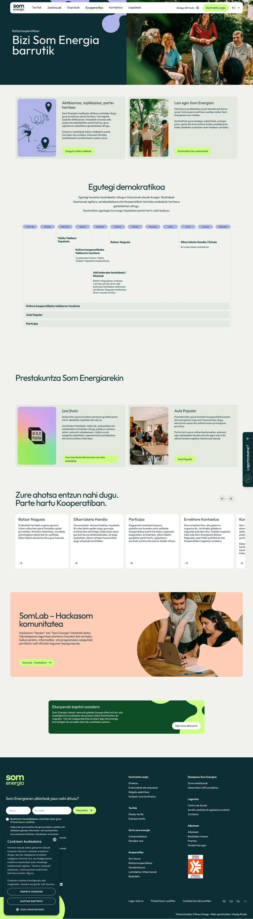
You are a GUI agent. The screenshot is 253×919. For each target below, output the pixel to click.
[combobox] (54, 839)
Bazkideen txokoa (198, 836)
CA (231, 901)
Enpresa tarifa (137, 818)
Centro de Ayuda (197, 805)
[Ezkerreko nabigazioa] (222, 498)
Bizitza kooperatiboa (140, 863)
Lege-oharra (136, 901)
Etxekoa (133, 783)
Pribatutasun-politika (163, 901)
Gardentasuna (137, 867)
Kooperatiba (94, 7)
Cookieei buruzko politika (197, 901)
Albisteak (193, 832)
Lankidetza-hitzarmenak (143, 872)
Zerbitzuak (54, 7)
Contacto (193, 814)
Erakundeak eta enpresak (143, 787)
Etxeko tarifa (136, 814)
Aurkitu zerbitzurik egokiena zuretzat (208, 809)
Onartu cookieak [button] (31, 891)
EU (233, 7)
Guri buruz (134, 858)
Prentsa (192, 841)
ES (224, 901)
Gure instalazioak (198, 783)
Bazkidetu (134, 876)
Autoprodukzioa (138, 836)
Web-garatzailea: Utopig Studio (229, 914)
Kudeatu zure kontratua (142, 796)
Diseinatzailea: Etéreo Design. (193, 914)
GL (238, 901)
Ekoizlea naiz (136, 841)
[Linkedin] (61, 884)
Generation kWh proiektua (203, 787)
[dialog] (31, 875)
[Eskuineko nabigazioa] (231, 498)
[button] (31, 909)
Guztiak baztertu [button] (31, 901)
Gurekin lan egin (197, 845)
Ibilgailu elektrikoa (139, 792)
